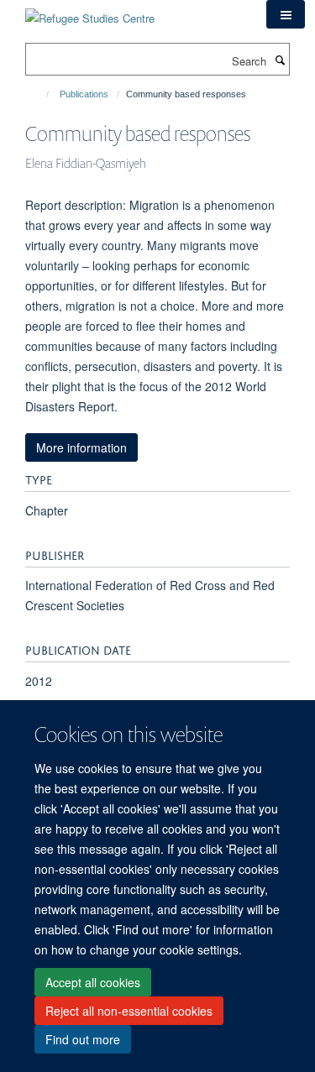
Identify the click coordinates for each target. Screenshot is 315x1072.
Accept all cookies (92, 982)
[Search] (279, 59)
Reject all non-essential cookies (129, 1010)
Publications (84, 94)
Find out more (82, 1039)
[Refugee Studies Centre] (90, 12)
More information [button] (81, 447)
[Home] (40, 94)
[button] (285, 14)
